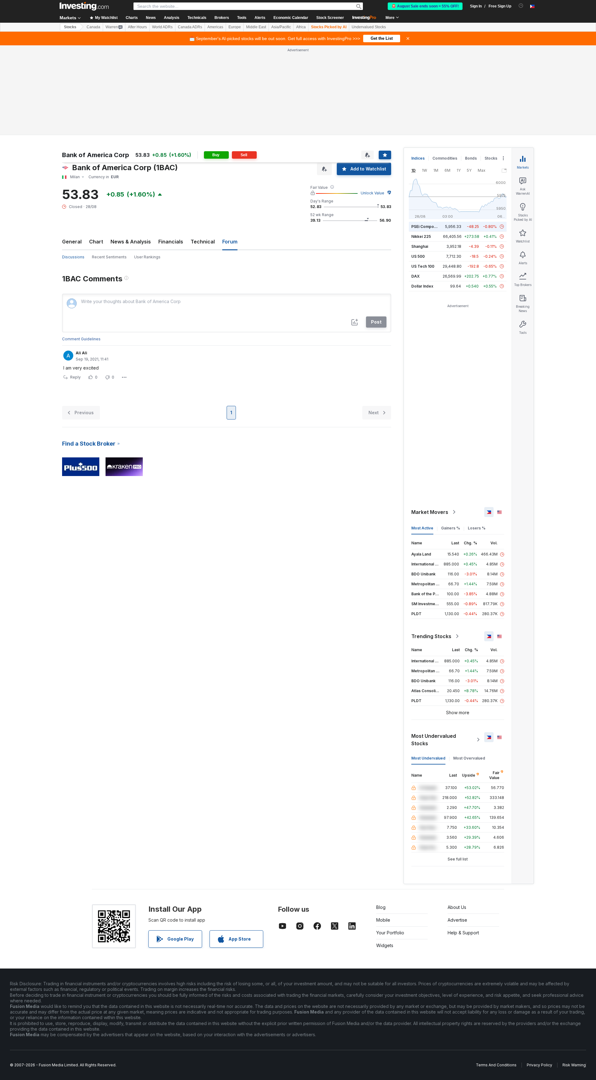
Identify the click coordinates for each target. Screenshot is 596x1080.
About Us (457, 907)
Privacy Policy (539, 1065)
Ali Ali (81, 353)
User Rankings (147, 257)
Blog (381, 907)
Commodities (444, 158)
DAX (415, 276)
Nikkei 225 (421, 236)
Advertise (457, 920)
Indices (418, 158)
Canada (93, 27)
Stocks (70, 27)
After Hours (137, 27)
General (72, 241)
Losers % (476, 528)
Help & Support (463, 932)
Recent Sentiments (109, 257)
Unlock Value (372, 193)
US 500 (418, 256)
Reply (75, 377)
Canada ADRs (190, 27)
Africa (301, 27)
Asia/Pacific (281, 27)
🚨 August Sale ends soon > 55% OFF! (425, 6)
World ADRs (162, 27)
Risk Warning (574, 1065)
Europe (234, 27)
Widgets (384, 945)
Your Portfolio (390, 932)
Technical (203, 241)
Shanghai (419, 246)
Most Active (422, 528)
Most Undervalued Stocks (433, 739)
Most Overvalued (469, 758)
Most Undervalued (428, 758)
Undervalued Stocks (369, 27)
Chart (96, 241)
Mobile (383, 920)
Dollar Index (422, 286)
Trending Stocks (431, 636)
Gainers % (450, 528)
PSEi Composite (426, 226)
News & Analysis (131, 241)
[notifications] (521, 6)
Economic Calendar (290, 18)
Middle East (256, 27)
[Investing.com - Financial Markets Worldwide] (84, 6)
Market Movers (429, 512)
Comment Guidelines (81, 339)
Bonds (471, 158)
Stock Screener (330, 18)
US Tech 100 (422, 266)
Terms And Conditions (496, 1065)
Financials (170, 241)
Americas (215, 27)
